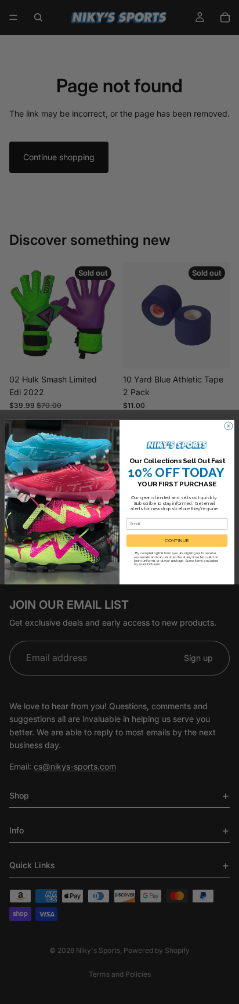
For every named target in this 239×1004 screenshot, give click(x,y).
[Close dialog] (228, 426)
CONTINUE (177, 540)
